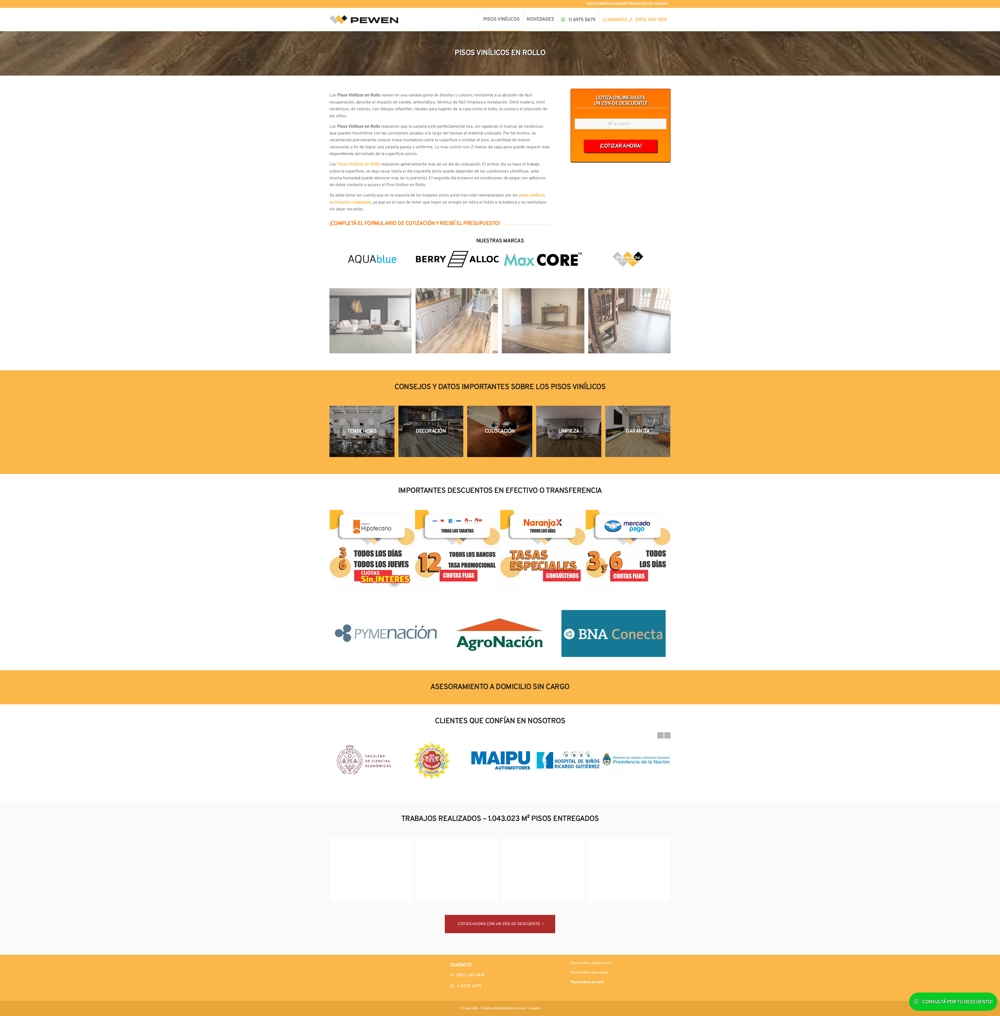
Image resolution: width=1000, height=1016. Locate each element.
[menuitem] (501, 19)
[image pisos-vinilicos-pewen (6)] (459, 872)
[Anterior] (660, 735)
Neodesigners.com (512, 1008)
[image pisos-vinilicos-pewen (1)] (372, 322)
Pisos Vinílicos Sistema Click (591, 963)
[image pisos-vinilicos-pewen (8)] (631, 872)
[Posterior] (667, 735)
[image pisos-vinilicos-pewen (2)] (459, 322)
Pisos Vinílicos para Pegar (589, 973)
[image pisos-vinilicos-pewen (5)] (372, 872)
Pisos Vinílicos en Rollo (587, 982)
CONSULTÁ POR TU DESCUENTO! (957, 1002)
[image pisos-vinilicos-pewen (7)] (545, 872)
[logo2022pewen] (363, 19)
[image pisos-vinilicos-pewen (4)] (631, 322)
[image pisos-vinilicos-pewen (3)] (545, 322)
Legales (534, 1008)
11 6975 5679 (469, 986)
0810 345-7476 (470, 975)
